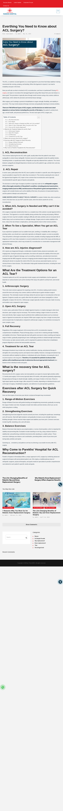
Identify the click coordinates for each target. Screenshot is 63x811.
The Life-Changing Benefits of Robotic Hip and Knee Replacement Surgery (46, 513)
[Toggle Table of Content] (38, 117)
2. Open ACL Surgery (12, 132)
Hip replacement (38, 507)
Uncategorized (39, 547)
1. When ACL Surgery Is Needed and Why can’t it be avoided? (24, 123)
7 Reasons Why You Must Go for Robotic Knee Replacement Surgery (16, 512)
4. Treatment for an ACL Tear (14, 136)
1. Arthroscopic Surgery (13, 131)
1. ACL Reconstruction (13, 119)
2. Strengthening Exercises (14, 144)
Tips (36, 545)
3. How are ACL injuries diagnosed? (17, 127)
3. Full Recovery (11, 134)
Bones (36, 536)
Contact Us (6, 5)
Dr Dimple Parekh (40, 538)
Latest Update (17, 2)
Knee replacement (7, 33)
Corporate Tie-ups (28, 2)
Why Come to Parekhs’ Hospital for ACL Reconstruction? (20, 147)
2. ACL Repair (11, 121)
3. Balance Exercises (12, 146)
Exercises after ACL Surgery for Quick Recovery (18, 140)
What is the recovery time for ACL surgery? (16, 138)
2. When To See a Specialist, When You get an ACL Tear (22, 125)
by (18, 33)
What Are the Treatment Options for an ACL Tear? (18, 129)
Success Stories (7, 2)
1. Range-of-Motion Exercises (15, 142)
